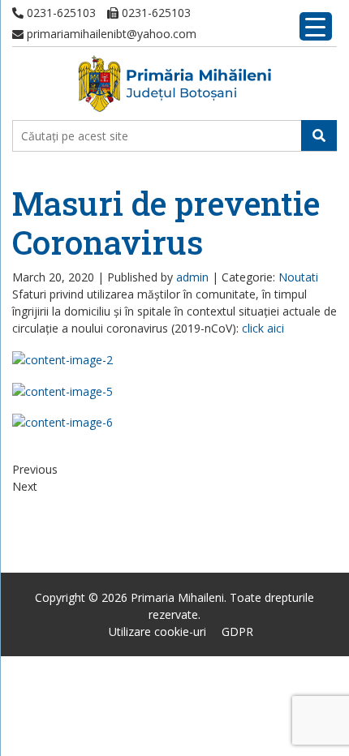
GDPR (237, 631)
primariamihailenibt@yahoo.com (110, 33)
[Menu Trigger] (315, 26)
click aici (263, 328)
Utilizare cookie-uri (157, 631)
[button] (319, 135)
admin (192, 277)
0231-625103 (60, 12)
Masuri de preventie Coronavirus (166, 223)
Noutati (298, 277)
